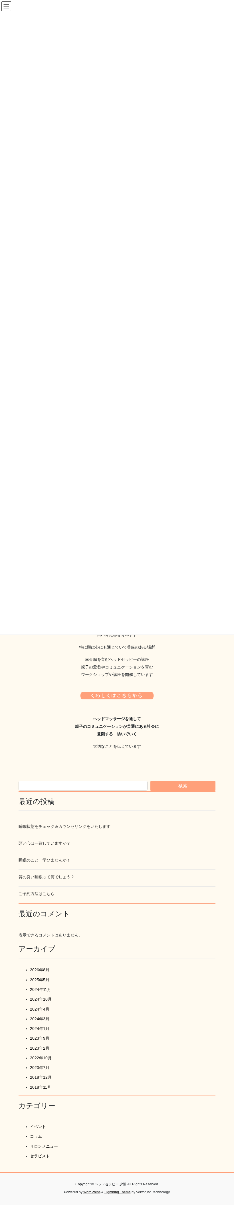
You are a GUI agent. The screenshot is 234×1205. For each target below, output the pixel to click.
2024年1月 (39, 1028)
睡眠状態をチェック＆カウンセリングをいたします (64, 826)
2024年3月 (39, 1019)
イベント (38, 1126)
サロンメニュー (44, 1146)
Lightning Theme (117, 1192)
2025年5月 (39, 980)
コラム (36, 1136)
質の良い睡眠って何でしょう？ (46, 877)
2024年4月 (39, 1009)
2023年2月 (39, 1048)
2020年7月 (39, 1067)
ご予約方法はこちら (37, 893)
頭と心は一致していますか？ (44, 843)
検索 (182, 785)
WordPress (91, 1192)
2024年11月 (40, 989)
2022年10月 (41, 1058)
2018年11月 (40, 1087)
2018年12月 (41, 1077)
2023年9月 (39, 1038)
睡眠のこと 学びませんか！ (44, 860)
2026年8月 (39, 970)
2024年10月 (41, 999)
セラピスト (40, 1156)
